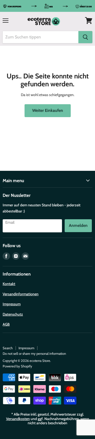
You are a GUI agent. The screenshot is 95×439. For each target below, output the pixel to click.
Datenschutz (13, 314)
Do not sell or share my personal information (34, 353)
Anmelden (78, 225)
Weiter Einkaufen (47, 110)
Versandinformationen (21, 294)
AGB (6, 324)
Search (8, 348)
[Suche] (85, 37)
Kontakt (9, 283)
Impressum (12, 304)
